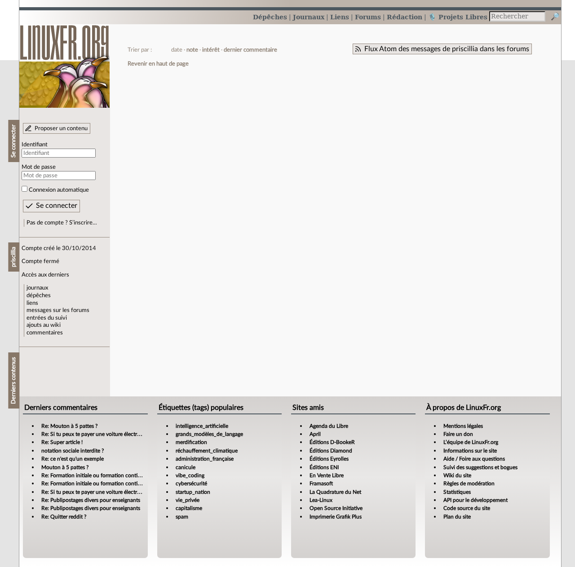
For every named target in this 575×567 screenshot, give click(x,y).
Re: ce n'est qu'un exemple (72, 459)
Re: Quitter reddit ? (63, 516)
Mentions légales (463, 426)
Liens (339, 17)
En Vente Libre (327, 475)
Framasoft (321, 483)
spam (182, 516)
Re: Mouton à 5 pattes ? (69, 426)
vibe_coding (190, 475)
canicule (185, 467)
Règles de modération (469, 483)
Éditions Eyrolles (329, 459)
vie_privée (187, 500)
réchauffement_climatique (207, 450)
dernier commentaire (250, 50)
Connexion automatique (59, 190)
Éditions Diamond (331, 450)
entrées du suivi (47, 318)
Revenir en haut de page (158, 63)
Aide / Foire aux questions (474, 459)
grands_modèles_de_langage (209, 434)
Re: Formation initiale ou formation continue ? (95, 475)
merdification (191, 442)
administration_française (205, 459)
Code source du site (466, 508)
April (315, 434)
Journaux (308, 17)
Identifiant (35, 144)
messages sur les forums (58, 310)
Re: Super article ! (62, 442)
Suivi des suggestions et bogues (480, 467)
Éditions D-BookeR (332, 442)
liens (32, 303)
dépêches (39, 295)
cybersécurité (191, 483)
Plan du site (457, 516)
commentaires (45, 332)
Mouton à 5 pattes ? (64, 467)
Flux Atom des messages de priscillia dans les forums (446, 49)
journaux (37, 287)
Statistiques (457, 492)
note (192, 50)
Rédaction (404, 17)
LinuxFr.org (64, 62)
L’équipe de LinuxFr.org (470, 442)
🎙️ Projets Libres (457, 17)
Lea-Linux (321, 500)
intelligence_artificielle (202, 426)
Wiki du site (457, 475)
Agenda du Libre (329, 426)
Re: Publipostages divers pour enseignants (90, 500)
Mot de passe (39, 167)
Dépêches (270, 17)
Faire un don (458, 434)
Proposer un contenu (61, 128)
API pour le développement (475, 500)
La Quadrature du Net (335, 492)
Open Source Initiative (336, 508)
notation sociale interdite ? (72, 450)
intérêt (211, 50)
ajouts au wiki (44, 325)
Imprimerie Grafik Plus (336, 516)
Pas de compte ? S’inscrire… (62, 222)
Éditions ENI (324, 467)
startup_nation (193, 492)
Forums (368, 17)
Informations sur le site (470, 450)
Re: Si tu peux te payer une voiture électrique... (96, 434)
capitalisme (189, 508)
